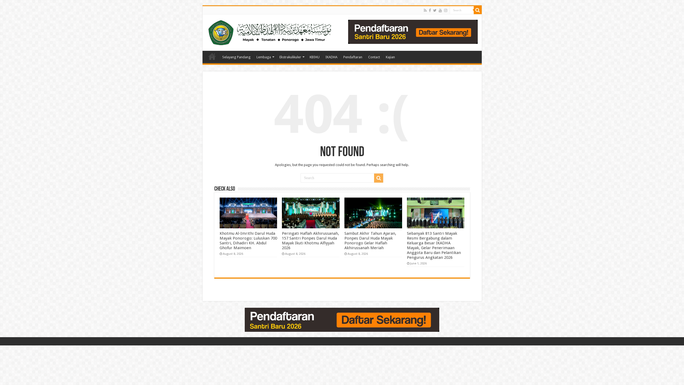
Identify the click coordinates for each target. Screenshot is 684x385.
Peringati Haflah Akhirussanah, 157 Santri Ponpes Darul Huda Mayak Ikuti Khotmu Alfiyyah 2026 (310, 240)
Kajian (390, 57)
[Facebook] (430, 10)
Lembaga (263, 57)
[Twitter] (435, 10)
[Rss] (425, 10)
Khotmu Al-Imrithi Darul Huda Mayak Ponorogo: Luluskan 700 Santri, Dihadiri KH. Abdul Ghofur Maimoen (248, 240)
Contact (374, 57)
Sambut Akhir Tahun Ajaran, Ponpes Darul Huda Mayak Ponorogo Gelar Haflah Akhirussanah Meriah (370, 240)
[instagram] (446, 10)
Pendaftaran (352, 57)
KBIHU (315, 57)
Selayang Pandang (236, 57)
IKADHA (331, 57)
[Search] (478, 10)
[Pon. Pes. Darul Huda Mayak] (271, 31)
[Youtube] (440, 10)
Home (212, 56)
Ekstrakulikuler (290, 57)
